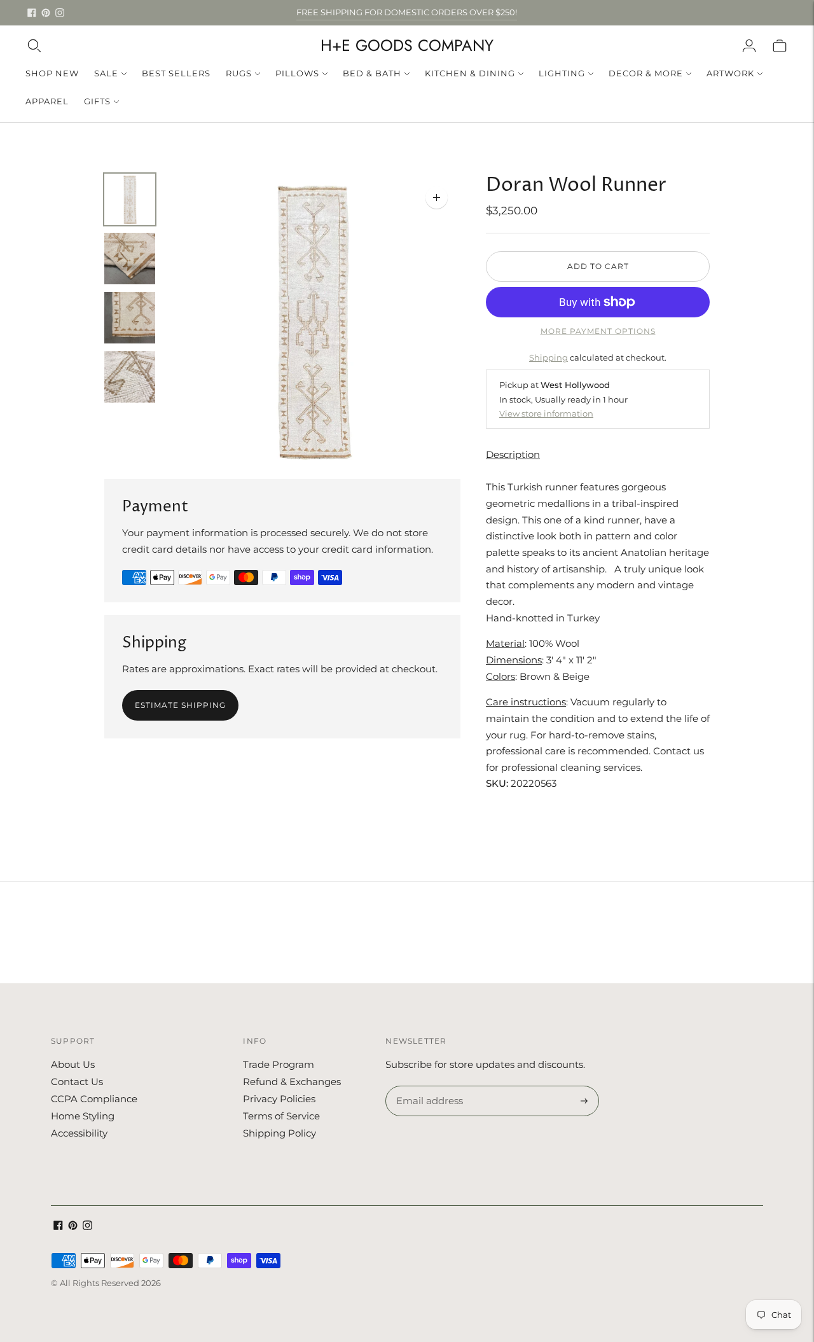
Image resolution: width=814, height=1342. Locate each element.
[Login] (749, 46)
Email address (427, 1086)
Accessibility (79, 1133)
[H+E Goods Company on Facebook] (31, 12)
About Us (73, 1064)
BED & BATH (372, 73)
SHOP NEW (52, 73)
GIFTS (97, 101)
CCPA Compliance (94, 1099)
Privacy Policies (279, 1099)
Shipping (548, 357)
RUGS (239, 73)
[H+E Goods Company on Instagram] (59, 12)
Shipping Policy (279, 1133)
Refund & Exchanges (292, 1082)
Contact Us (77, 1082)
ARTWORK (730, 73)
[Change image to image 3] (129, 317)
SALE (106, 73)
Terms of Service (281, 1116)
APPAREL (47, 101)
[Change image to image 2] (129, 258)
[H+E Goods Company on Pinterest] (45, 12)
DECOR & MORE (646, 73)
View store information (546, 413)
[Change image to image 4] (129, 377)
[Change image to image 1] (129, 199)
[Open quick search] (34, 46)
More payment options (598, 331)
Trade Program (278, 1064)
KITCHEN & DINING (470, 73)
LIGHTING (562, 73)
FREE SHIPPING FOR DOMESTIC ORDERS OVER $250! (406, 12)
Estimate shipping (180, 705)
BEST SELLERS (176, 73)
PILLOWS (297, 73)
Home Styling (82, 1116)
